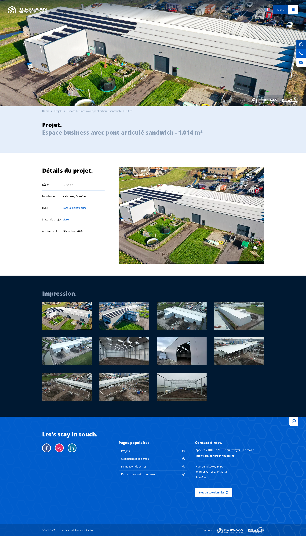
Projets (125, 451)
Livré (66, 219)
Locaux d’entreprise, (75, 208)
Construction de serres (135, 458)
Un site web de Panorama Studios (77, 530)
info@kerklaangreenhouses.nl (215, 455)
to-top (293, 421)
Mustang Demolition (290, 100)
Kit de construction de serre (138, 474)
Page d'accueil (27, 9)
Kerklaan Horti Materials (264, 100)
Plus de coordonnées (212, 492)
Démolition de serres (133, 466)
